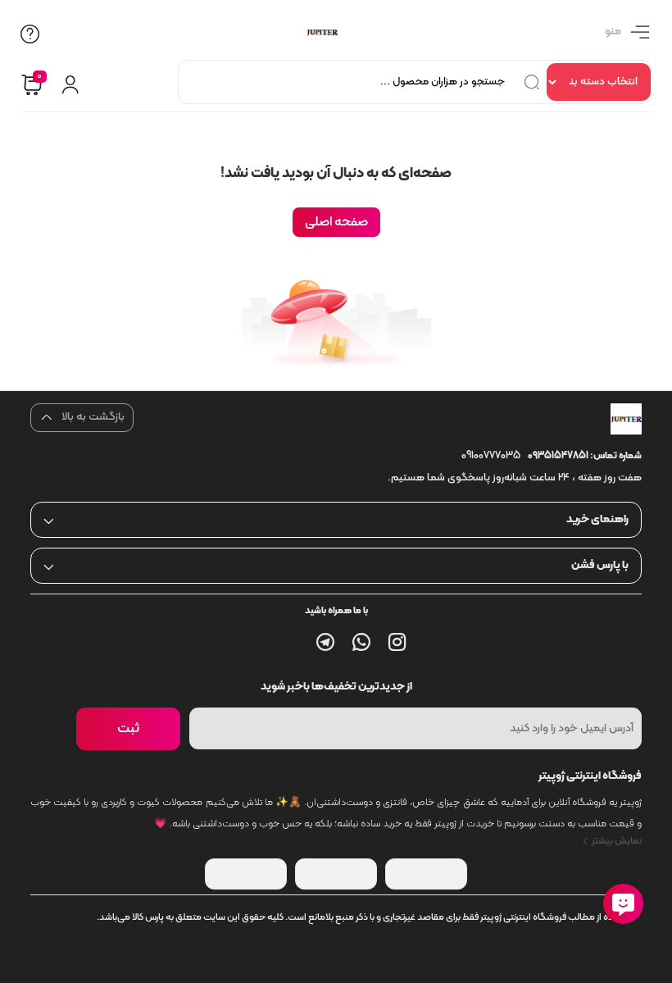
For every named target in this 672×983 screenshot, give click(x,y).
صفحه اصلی (336, 222)
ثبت (128, 729)
